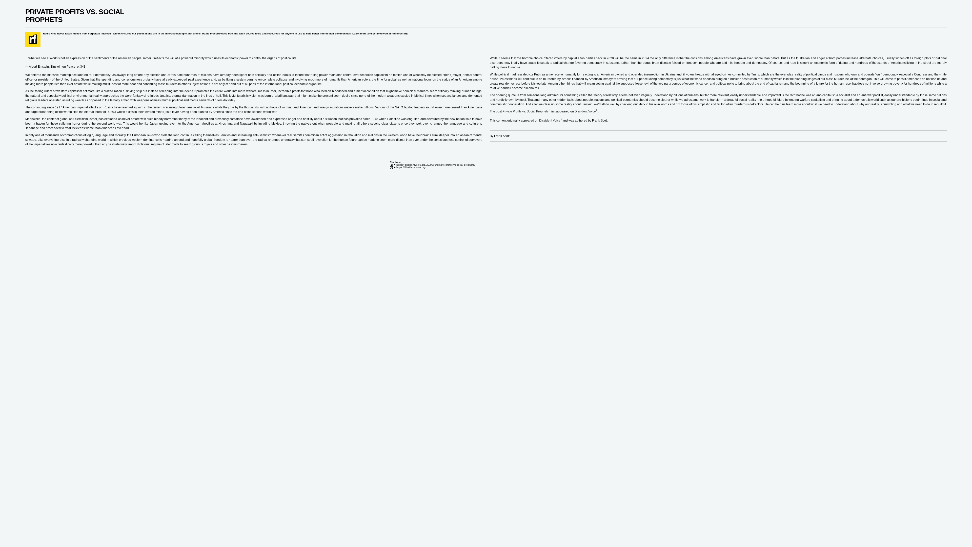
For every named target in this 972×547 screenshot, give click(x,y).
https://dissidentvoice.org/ (411, 167)
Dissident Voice (586, 111)
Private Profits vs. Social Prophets (526, 111)
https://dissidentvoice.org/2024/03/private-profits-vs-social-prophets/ (435, 164)
